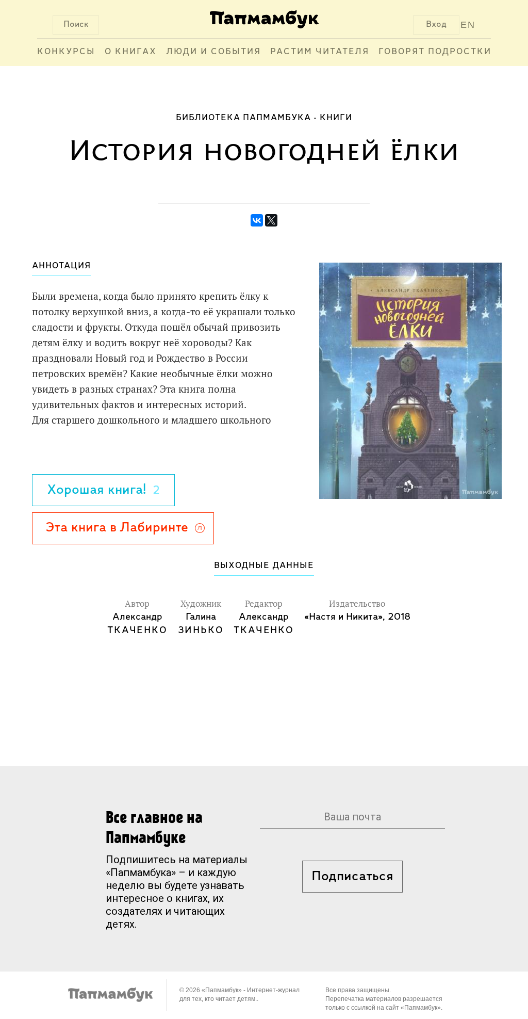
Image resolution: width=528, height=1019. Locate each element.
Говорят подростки (434, 52)
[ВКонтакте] (257, 220)
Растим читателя (319, 52)
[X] (271, 220)
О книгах (131, 52)
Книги (336, 118)
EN (467, 25)
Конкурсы (66, 52)
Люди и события (213, 52)
